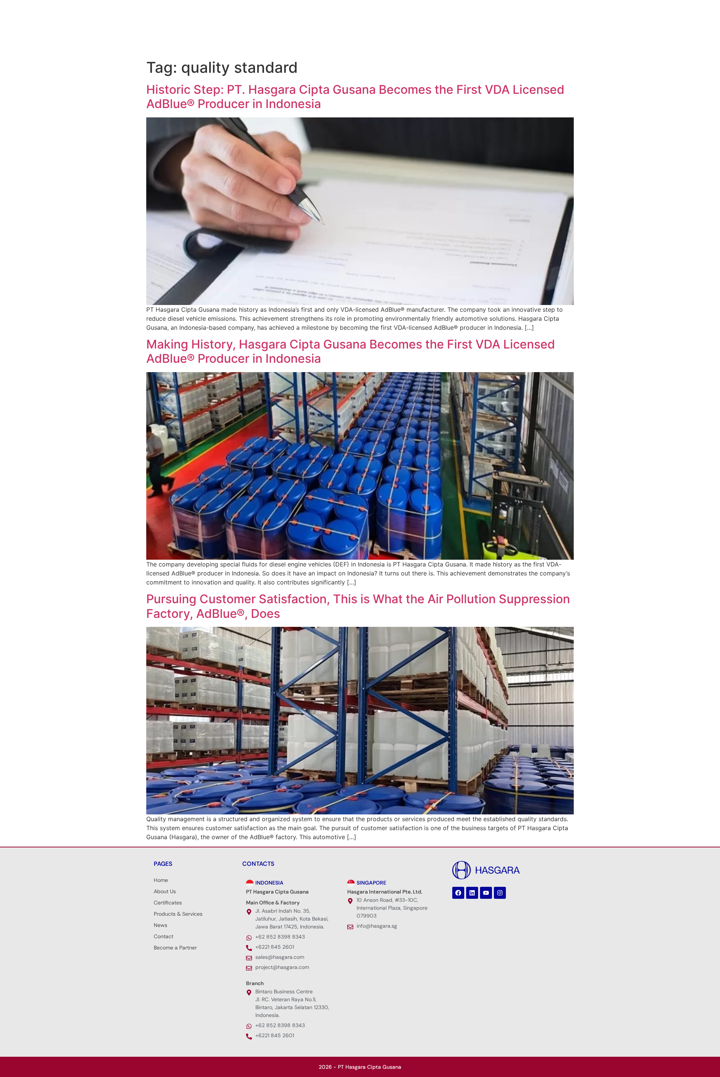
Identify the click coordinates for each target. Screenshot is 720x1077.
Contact (163, 936)
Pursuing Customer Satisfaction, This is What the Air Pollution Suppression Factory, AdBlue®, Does (358, 606)
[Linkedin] (166, 9)
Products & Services (370, 37)
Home (161, 880)
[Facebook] (155, 9)
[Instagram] (189, 9)
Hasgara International (484, 37)
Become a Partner (175, 947)
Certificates (168, 902)
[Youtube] (178, 9)
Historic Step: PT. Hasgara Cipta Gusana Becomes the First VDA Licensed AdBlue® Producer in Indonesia (355, 96)
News (426, 37)
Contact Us (540, 37)
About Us (310, 37)
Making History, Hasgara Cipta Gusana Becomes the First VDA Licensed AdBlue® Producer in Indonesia (350, 351)
